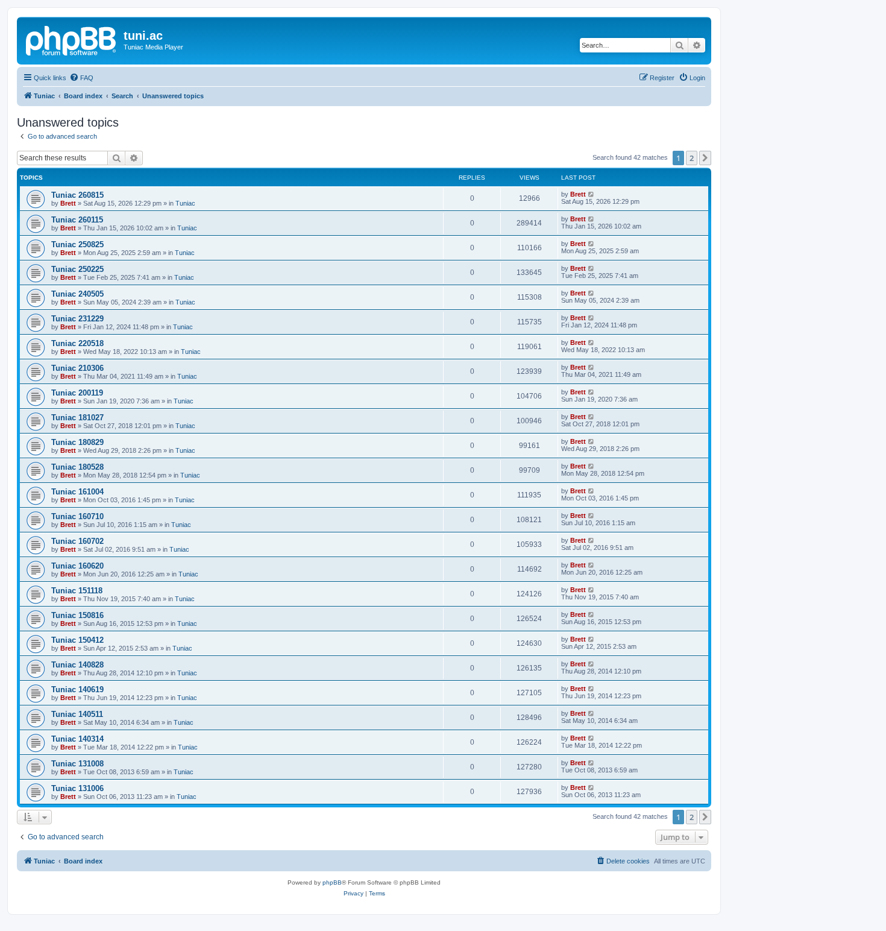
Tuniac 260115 (77, 219)
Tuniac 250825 (77, 244)
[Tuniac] (72, 39)
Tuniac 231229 (77, 318)
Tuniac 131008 (77, 763)
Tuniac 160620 (77, 565)
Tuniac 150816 (77, 615)
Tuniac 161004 (77, 491)
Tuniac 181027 (77, 417)
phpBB (332, 882)
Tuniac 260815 (77, 195)
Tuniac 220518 (77, 343)
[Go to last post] (591, 194)
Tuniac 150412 (77, 640)
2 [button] (692, 158)
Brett (68, 203)
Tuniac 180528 (77, 467)
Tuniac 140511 (77, 714)
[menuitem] (81, 78)
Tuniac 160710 (77, 516)
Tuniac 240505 (77, 293)
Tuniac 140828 (77, 664)
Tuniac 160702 (77, 541)
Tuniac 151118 (76, 590)
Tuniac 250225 (77, 269)
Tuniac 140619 (77, 689)
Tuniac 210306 (77, 368)
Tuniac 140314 (77, 738)
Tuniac (185, 203)
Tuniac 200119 (77, 392)
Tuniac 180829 (77, 442)
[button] (705, 158)
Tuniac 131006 (77, 788)
